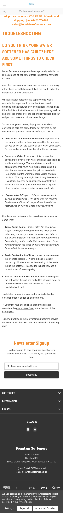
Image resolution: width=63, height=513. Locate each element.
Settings (9, 508)
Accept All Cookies (45, 508)
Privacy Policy (25, 501)
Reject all (24, 508)
